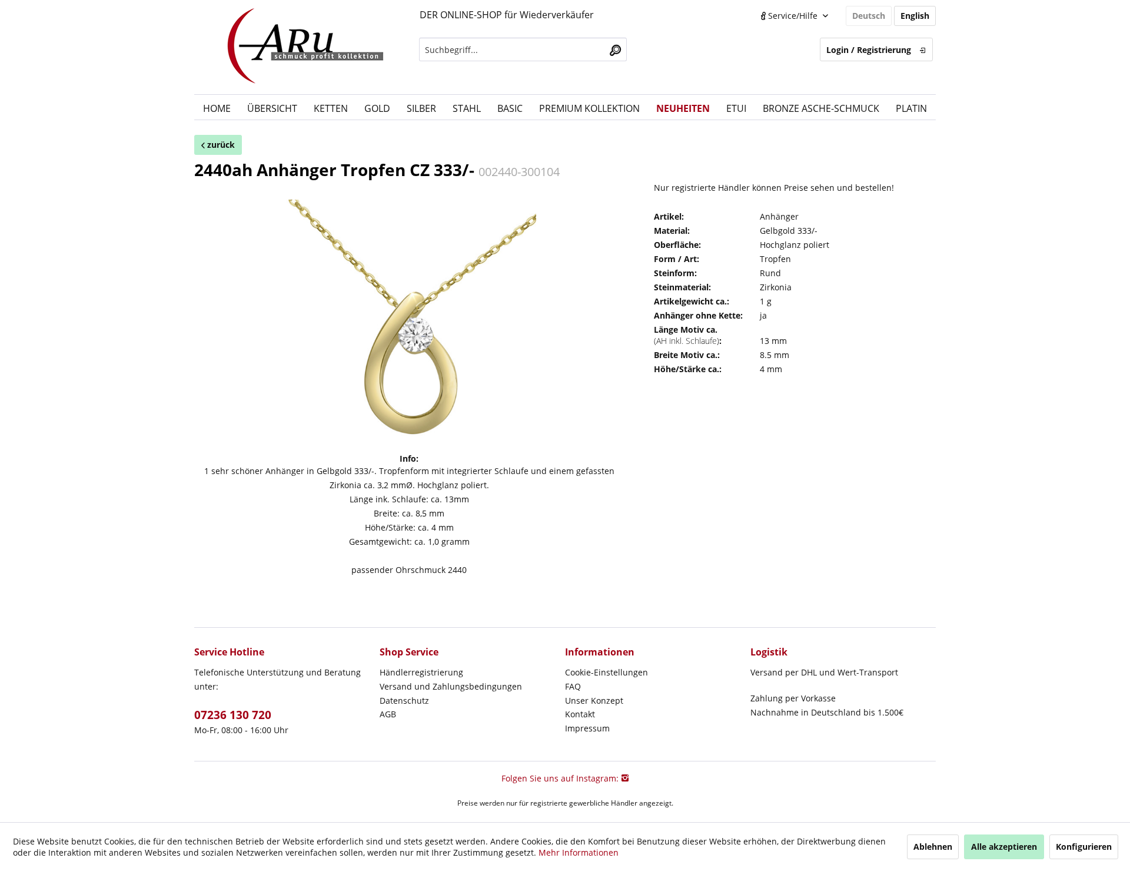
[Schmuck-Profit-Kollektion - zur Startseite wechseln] (305, 47)
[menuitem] (523, 49)
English (914, 15)
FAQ (573, 686)
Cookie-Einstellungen (606, 672)
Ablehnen (932, 846)
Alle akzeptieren (1004, 846)
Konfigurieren (1084, 846)
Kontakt (580, 714)
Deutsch (868, 15)
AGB (388, 714)
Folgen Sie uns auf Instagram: (561, 778)
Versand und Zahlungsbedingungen (451, 686)
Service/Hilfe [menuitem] (793, 15)
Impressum (587, 728)
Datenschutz (404, 700)
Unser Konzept (594, 700)
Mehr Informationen (579, 852)
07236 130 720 (232, 715)
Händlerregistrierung (421, 672)
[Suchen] (615, 49)
